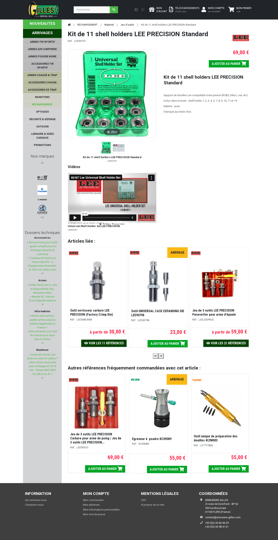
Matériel (109, 24)
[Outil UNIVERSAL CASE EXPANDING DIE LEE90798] (158, 281)
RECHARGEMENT (87, 24)
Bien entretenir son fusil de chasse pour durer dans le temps (43, 335)
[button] (42, 273)
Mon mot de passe (94, 514)
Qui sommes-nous (36, 500)
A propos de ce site (152, 504)
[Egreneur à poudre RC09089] (158, 408)
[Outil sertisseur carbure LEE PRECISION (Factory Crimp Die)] (97, 280)
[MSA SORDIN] (42, 190)
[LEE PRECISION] (42, 176)
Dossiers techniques (42, 232)
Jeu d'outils (127, 24)
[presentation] (155, 356)
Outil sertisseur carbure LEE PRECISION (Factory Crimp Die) (91, 312)
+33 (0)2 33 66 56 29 (217, 522)
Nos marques (42, 156)
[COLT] (42, 208)
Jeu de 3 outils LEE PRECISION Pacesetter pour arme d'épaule (214, 312)
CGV (143, 500)
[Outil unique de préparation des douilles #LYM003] (220, 407)
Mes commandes (93, 500)
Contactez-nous (34, 504)
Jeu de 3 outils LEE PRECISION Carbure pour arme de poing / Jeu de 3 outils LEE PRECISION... (95, 438)
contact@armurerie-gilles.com (223, 517)
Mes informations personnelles (101, 509)
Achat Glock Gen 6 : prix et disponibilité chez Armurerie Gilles (43, 288)
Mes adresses (91, 504)
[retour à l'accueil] (69, 24)
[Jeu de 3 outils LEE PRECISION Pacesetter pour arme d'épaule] (219, 280)
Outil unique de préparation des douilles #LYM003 (216, 438)
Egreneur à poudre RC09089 (152, 439)
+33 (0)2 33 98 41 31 (217, 526)
